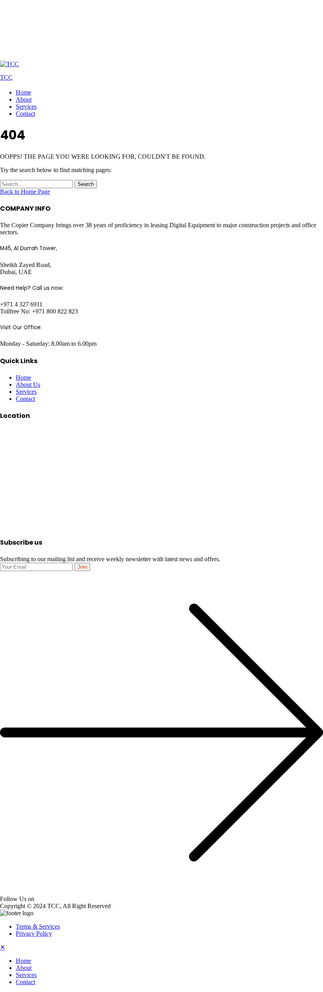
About (24, 99)
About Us (28, 384)
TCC (6, 77)
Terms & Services (38, 926)
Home (23, 92)
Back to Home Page (25, 191)
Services (26, 106)
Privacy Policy (34, 933)
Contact (25, 113)
